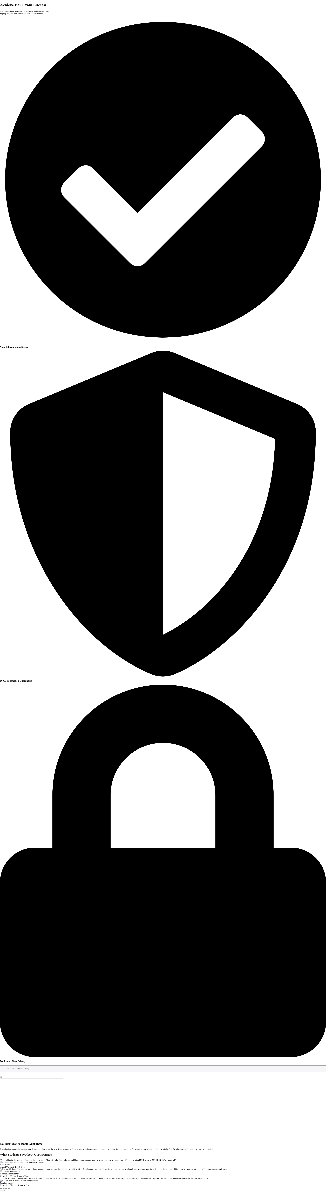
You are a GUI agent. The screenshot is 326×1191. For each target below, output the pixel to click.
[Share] (6, 1188)
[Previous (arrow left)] (1, 1190)
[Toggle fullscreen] (4, 1188)
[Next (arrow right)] (4, 1190)
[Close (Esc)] (9, 1188)
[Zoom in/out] (1, 1188)
